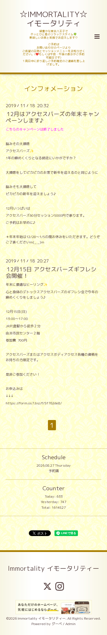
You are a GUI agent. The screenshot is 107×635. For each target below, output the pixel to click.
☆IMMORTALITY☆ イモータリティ (54, 19)
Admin (70, 623)
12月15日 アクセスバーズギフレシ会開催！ (51, 272)
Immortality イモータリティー (53, 568)
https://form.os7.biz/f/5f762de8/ (34, 403)
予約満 (54, 470)
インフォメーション (53, 88)
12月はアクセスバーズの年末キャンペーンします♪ (52, 117)
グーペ (57, 623)
